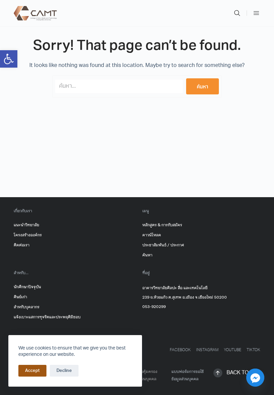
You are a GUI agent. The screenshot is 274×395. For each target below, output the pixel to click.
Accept (32, 371)
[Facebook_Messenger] (255, 378)
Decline (64, 371)
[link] (8, 59)
